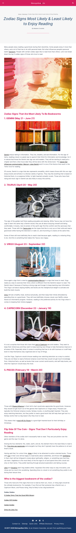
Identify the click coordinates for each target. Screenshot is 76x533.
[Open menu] (3, 3)
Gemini (6, 155)
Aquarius (14, 468)
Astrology (12, 52)
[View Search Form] (73, 3)
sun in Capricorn (41, 344)
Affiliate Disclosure (45, 524)
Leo (9, 456)
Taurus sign (27, 228)
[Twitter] (36, 520)
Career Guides (9, 505)
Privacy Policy (59, 524)
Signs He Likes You (11, 510)
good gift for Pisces (24, 420)
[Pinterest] (39, 520)
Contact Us (16, 524)
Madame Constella (39, 28)
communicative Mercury (36, 280)
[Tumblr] (43, 520)
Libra (6, 468)
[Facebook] (32, 520)
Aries (30, 453)
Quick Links (33, 524)
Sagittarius (66, 456)
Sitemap (25, 524)
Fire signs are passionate (16, 446)
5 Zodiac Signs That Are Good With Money (19, 495)
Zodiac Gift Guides (10, 500)
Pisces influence (18, 406)
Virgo (6, 295)
